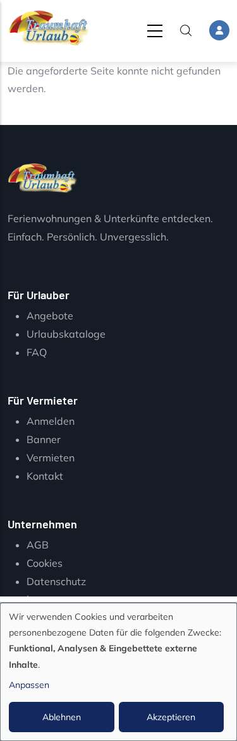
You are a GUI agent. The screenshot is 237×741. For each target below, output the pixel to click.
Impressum (52, 599)
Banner (44, 439)
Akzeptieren (171, 717)
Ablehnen (61, 717)
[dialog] (118, 672)
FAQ (37, 352)
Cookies (45, 563)
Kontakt (45, 476)
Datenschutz (56, 581)
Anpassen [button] (29, 685)
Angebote (50, 315)
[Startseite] (49, 28)
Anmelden (51, 421)
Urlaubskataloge (66, 334)
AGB (38, 544)
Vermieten (51, 457)
